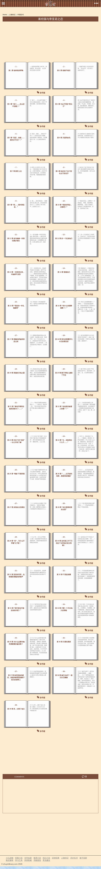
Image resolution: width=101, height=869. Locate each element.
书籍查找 (37, 860)
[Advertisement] (50, 41)
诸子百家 (83, 858)
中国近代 (20, 15)
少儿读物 (9, 858)
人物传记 (12, 15)
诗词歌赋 (28, 860)
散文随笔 (9, 860)
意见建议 (46, 860)
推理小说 (37, 858)
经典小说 (18, 858)
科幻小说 (46, 858)
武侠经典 (55, 858)
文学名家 (28, 858)
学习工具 (18, 860)
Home (5, 15)
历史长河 (74, 858)
